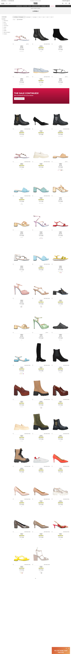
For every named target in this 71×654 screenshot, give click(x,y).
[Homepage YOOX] (35, 3)
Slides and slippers (7, 32)
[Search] (63, 3)
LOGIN (68, 1)
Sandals (5, 30)
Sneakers (5, 33)
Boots (5, 22)
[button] (7, 19)
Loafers (5, 27)
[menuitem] (2, 3)
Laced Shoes (6, 25)
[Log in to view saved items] (66, 3)
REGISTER (64, 0)
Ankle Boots (6, 20)
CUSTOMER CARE (11, 0)
